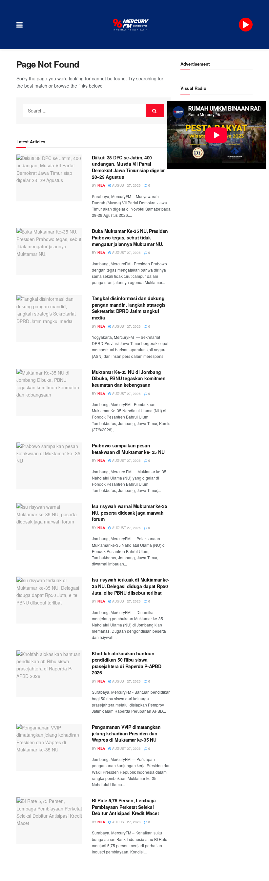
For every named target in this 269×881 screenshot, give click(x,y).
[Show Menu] (19, 24)
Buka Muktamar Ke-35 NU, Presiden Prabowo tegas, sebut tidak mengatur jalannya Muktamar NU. (130, 237)
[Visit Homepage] (131, 25)
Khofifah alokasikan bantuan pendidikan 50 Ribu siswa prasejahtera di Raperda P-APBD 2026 (126, 663)
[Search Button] (155, 110)
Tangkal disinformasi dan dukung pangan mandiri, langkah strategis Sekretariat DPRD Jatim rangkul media (129, 308)
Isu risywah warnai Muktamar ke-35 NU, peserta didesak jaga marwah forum (129, 512)
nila (101, 185)
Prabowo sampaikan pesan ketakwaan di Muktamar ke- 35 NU (128, 448)
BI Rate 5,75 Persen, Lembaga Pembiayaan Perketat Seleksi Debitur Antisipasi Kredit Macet (125, 806)
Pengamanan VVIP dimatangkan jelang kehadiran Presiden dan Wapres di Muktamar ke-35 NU (126, 733)
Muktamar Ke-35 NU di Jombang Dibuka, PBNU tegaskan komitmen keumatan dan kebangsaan (129, 378)
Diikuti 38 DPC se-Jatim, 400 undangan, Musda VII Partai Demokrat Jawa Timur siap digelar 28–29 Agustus (128, 167)
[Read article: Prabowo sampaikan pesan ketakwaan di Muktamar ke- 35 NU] (49, 465)
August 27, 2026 (126, 185)
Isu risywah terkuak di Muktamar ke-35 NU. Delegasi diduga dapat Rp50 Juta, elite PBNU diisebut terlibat (130, 586)
